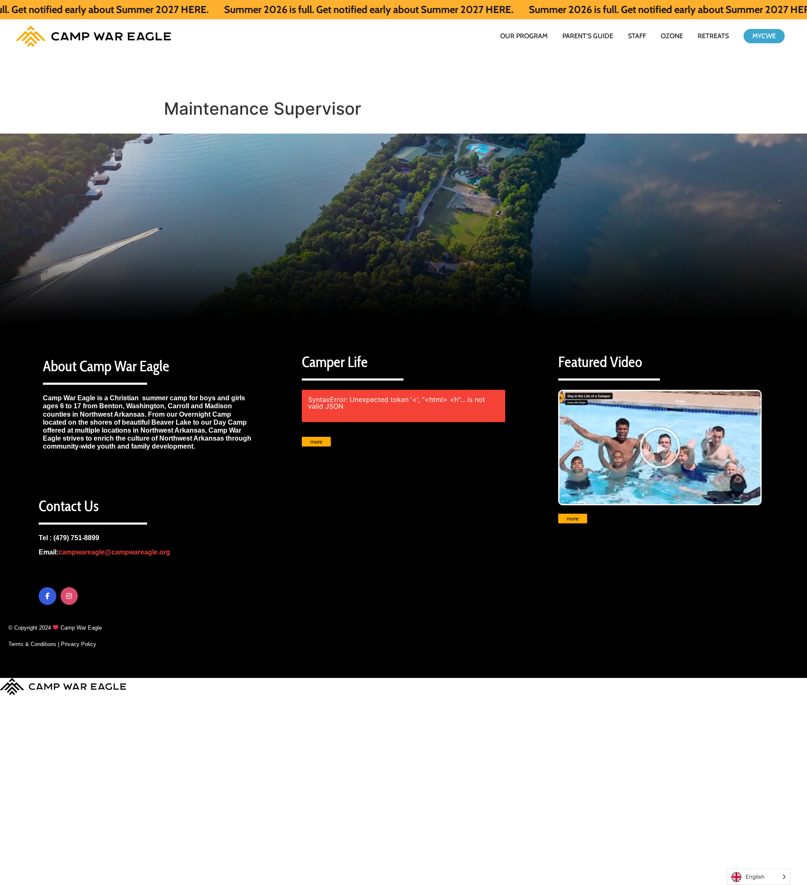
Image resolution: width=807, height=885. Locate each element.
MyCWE (764, 36)
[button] (660, 448)
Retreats (713, 36)
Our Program (524, 36)
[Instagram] (69, 596)
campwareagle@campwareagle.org (114, 552)
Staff (637, 36)
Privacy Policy (78, 644)
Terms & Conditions (32, 644)
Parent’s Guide (587, 36)
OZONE (672, 36)
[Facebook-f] (47, 596)
